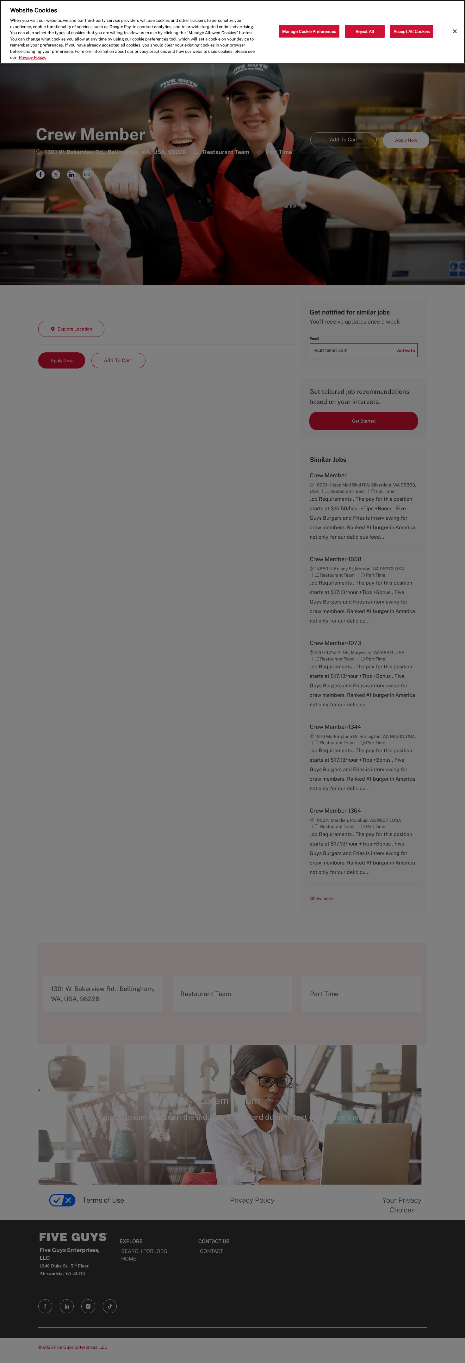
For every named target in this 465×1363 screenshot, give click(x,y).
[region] (232, 32)
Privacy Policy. (32, 57)
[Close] (455, 31)
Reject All (365, 31)
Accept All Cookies (412, 31)
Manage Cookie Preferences (309, 31)
